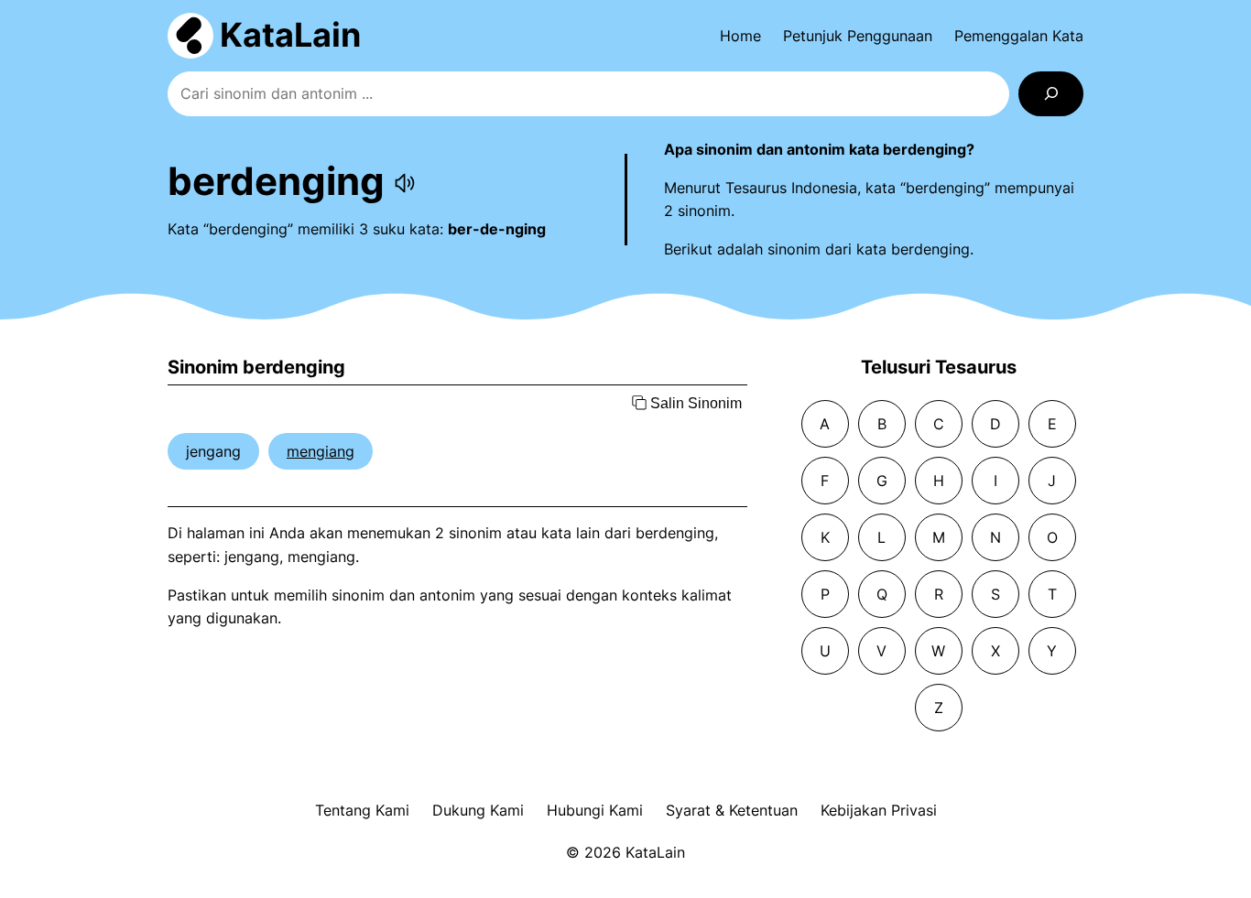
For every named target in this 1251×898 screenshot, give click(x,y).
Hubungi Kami (595, 810)
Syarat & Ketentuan (732, 810)
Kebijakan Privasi (879, 810)
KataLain (290, 35)
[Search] (1050, 93)
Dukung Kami (478, 810)
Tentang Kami (362, 810)
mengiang (320, 451)
